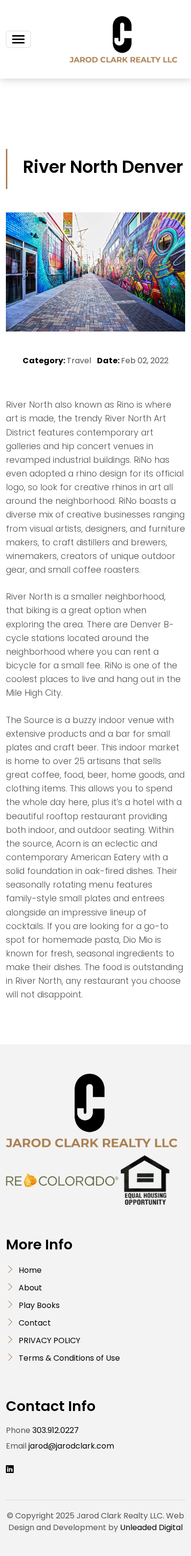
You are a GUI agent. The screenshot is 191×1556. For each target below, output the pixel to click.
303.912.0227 (55, 1430)
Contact (35, 1322)
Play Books (39, 1305)
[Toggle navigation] (18, 39)
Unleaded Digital (151, 1527)
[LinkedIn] (10, 1469)
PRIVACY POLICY (49, 1340)
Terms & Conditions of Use (69, 1358)
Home (30, 1270)
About (30, 1287)
